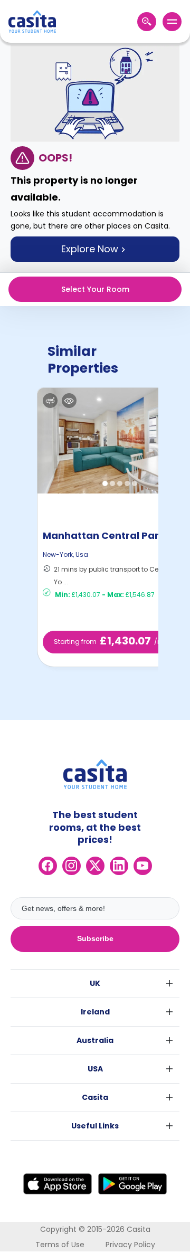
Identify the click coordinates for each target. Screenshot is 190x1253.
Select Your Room (95, 289)
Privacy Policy (130, 1244)
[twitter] (95, 866)
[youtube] (143, 866)
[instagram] (71, 866)
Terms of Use (59, 1244)
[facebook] (48, 866)
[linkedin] (119, 866)
